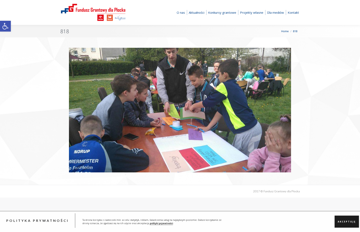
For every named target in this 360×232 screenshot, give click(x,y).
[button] (5, 26)
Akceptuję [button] (347, 221)
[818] (180, 110)
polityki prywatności (161, 223)
